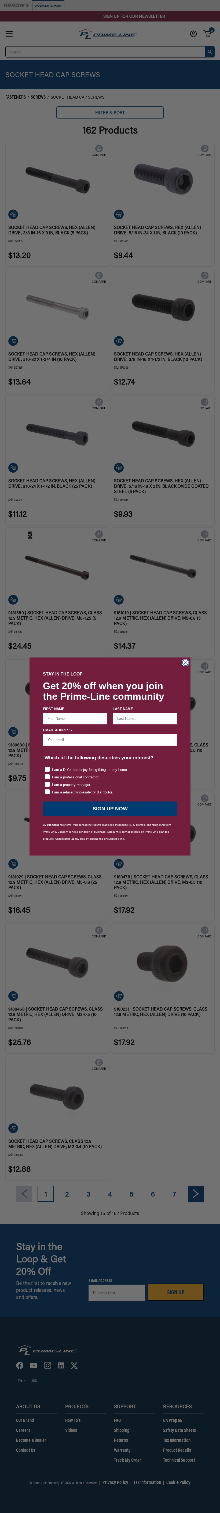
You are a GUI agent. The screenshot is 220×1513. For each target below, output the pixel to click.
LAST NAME (123, 709)
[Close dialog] (185, 663)
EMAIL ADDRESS (57, 730)
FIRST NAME (53, 709)
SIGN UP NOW (110, 808)
